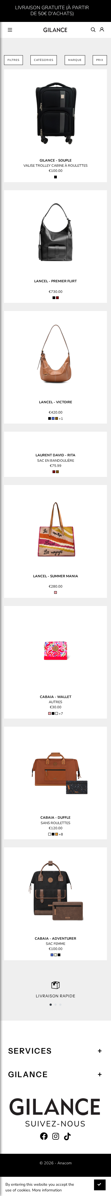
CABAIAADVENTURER (55, 938)
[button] (50, 1005)
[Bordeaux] (57, 297)
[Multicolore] (56, 713)
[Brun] (56, 418)
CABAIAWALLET (55, 696)
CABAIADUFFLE (55, 817)
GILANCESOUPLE (56, 160)
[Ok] (100, 1185)
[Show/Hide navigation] (10, 30)
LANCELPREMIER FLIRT (55, 281)
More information (47, 1190)
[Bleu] (53, 418)
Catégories (43, 60)
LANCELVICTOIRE (55, 402)
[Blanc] (49, 834)
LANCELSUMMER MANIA (55, 576)
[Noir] (55, 177)
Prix (99, 60)
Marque (75, 60)
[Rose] (55, 592)
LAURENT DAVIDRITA (55, 455)
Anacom (64, 1163)
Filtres (13, 60)
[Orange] (56, 834)
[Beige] (55, 954)
